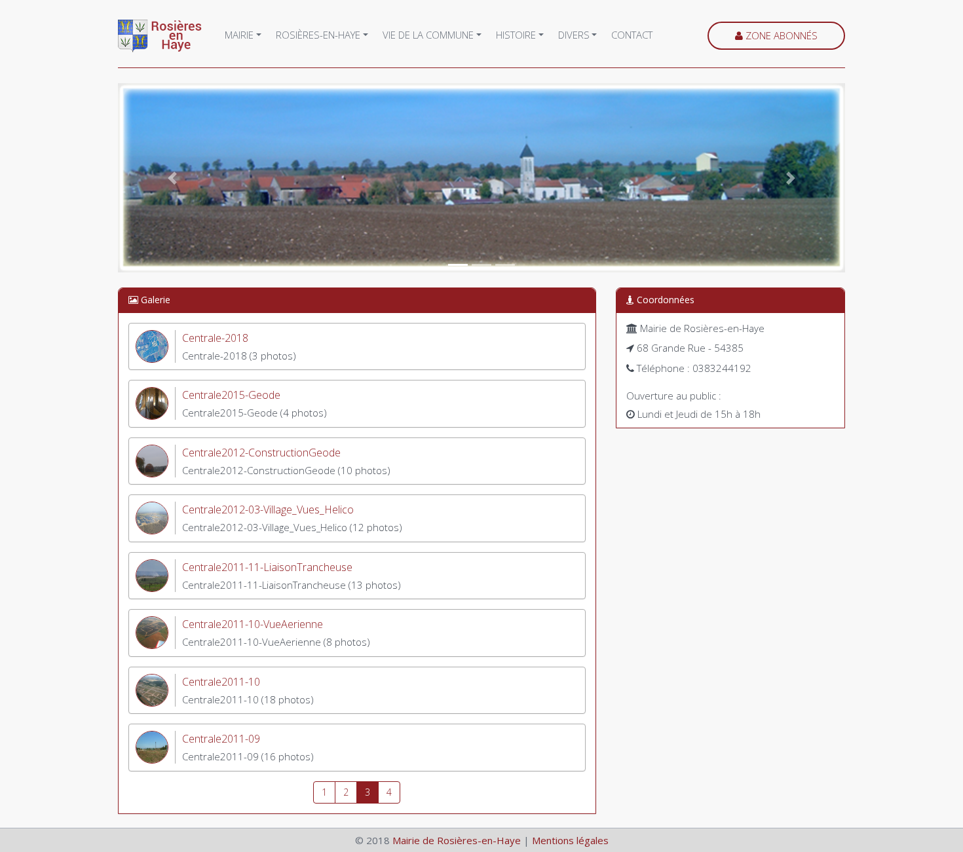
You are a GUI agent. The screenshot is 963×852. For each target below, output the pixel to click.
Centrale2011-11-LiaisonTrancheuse (267, 567)
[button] (172, 177)
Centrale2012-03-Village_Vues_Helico (268, 509)
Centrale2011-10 (221, 682)
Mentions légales (570, 840)
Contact (631, 34)
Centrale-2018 (215, 338)
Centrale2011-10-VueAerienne (252, 624)
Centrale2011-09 (221, 739)
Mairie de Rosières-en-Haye (456, 840)
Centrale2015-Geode (231, 395)
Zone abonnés (780, 35)
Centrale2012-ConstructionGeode (261, 452)
